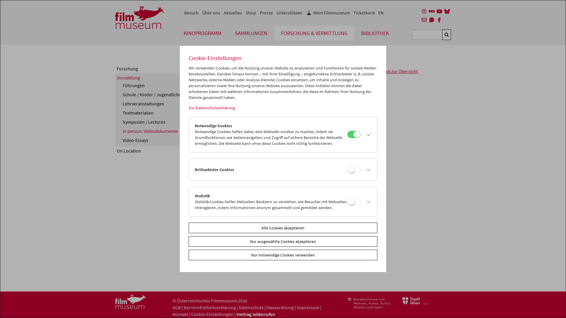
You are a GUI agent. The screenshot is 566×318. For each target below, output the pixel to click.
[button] (367, 135)
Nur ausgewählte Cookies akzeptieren (283, 241)
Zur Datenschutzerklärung (212, 107)
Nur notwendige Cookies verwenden (283, 255)
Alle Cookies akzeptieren (283, 228)
